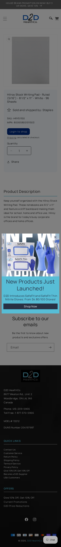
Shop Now (30, 306)
